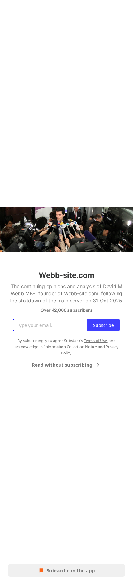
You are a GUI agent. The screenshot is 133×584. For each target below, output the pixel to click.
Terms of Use (95, 340)
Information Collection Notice (70, 347)
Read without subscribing (62, 365)
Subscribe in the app (71, 570)
